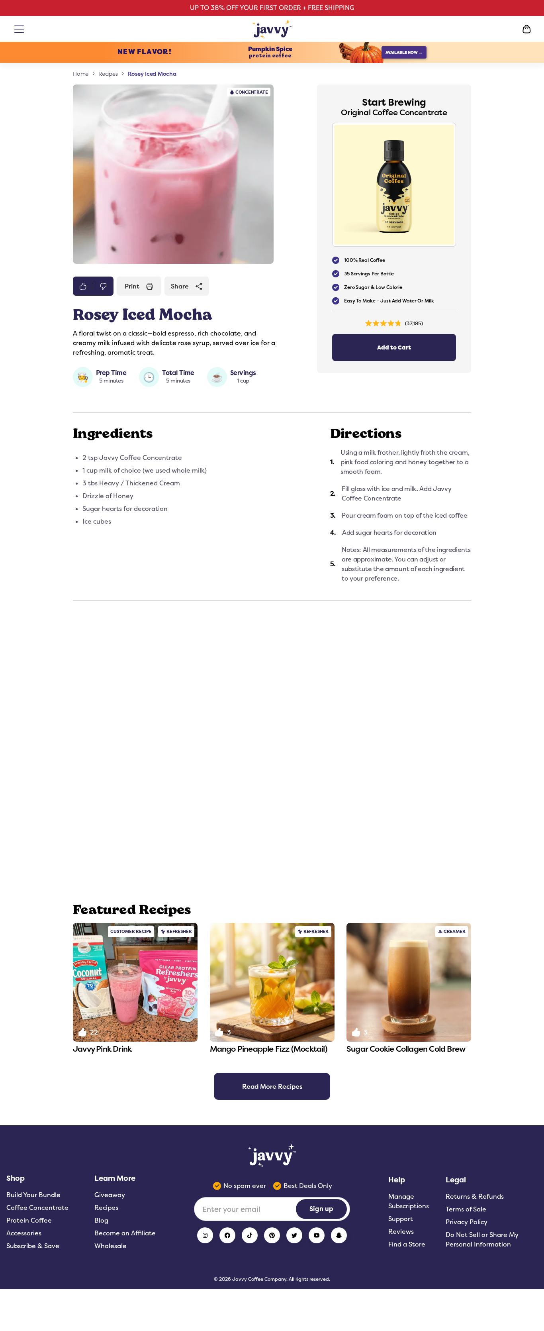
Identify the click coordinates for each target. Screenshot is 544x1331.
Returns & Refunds (475, 1196)
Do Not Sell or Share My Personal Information (482, 1240)
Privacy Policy (466, 1222)
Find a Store (406, 1244)
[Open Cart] (526, 29)
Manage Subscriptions (408, 1201)
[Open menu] (21, 29)
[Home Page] (272, 29)
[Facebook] (227, 1235)
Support (400, 1219)
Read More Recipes (272, 1086)
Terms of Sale (466, 1209)
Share (180, 286)
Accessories (23, 1233)
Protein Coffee (29, 1220)
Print (132, 286)
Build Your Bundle (33, 1195)
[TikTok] (250, 1235)
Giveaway (109, 1195)
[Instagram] (205, 1235)
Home (80, 73)
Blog (101, 1220)
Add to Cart (394, 347)
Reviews (401, 1231)
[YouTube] (317, 1235)
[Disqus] (272, 751)
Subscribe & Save (32, 1246)
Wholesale (110, 1246)
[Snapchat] (339, 1235)
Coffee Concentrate (37, 1207)
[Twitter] (294, 1235)
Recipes (107, 73)
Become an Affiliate (125, 1233)
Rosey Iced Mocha (152, 73)
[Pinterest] (272, 1235)
